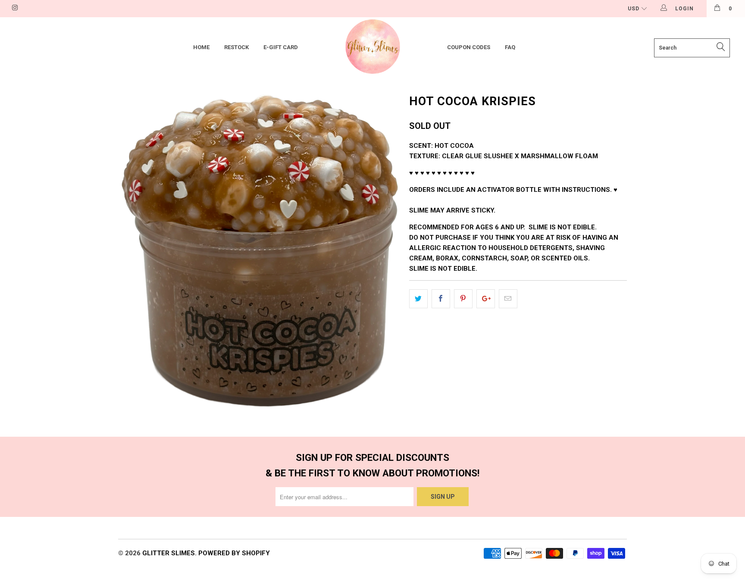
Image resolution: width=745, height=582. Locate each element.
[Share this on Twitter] (418, 298)
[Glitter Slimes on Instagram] (14, 9)
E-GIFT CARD (280, 47)
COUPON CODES (468, 47)
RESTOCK (236, 47)
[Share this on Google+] (485, 298)
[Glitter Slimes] (372, 47)
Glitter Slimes (168, 553)
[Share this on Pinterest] (463, 298)
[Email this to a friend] (508, 298)
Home (201, 47)
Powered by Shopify (234, 553)
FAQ (510, 47)
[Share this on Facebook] (441, 298)
